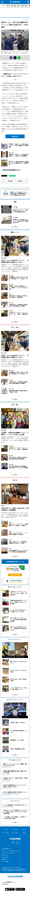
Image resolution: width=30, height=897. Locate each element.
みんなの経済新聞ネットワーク (15, 876)
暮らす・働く (24, 5)
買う (19, 5)
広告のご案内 (5, 857)
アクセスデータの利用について (9, 853)
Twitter (17, 842)
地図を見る (15, 136)
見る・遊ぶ (13, 5)
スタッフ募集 (5, 861)
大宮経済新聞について (7, 848)
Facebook (13, 842)
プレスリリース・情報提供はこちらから (11, 850)
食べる (8, 5)
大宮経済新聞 (15, 2)
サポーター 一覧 (15, 574)
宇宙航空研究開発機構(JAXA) (11, 170)
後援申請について (6, 859)
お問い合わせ (5, 855)
